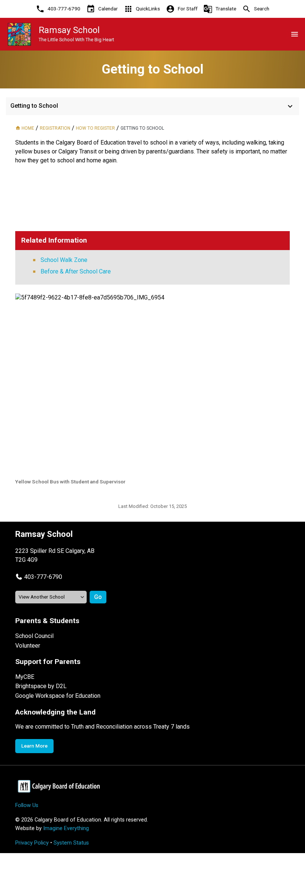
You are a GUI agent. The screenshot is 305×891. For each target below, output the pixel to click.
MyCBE (24, 676)
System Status (71, 843)
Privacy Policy (32, 843)
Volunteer (27, 645)
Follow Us (26, 805)
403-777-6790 (43, 576)
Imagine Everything (66, 828)
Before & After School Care (76, 271)
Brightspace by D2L (41, 686)
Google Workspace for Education (57, 695)
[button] (38, 576)
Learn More (34, 746)
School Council (34, 635)
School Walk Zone (64, 259)
